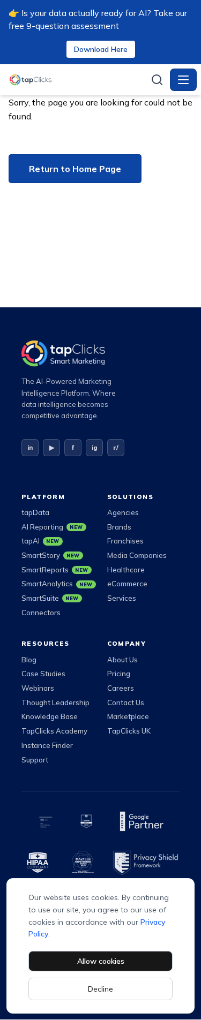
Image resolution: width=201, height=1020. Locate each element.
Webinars (37, 688)
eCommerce (127, 583)
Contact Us (125, 702)
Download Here (101, 49)
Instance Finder (47, 745)
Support (34, 759)
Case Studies (43, 673)
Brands (119, 527)
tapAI (40, 541)
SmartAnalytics (57, 583)
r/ (115, 447)
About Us (122, 659)
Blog (28, 659)
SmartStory (50, 555)
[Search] (157, 79)
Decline (100, 989)
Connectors (41, 612)
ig (95, 447)
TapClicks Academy (54, 731)
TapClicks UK (129, 731)
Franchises (125, 541)
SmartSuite (50, 598)
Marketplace (128, 716)
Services (121, 598)
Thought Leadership (55, 702)
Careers (120, 688)
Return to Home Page (75, 168)
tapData (35, 512)
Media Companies (137, 555)
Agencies (123, 512)
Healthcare (126, 569)
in (30, 447)
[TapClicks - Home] (76, 79)
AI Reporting (52, 527)
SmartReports (54, 569)
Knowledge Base (49, 716)
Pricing (118, 673)
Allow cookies (100, 961)
